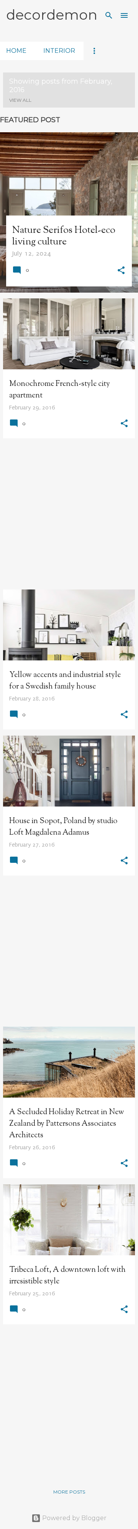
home (16, 50)
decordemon (51, 14)
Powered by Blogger (74, 1518)
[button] (121, 271)
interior (59, 50)
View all (20, 100)
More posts (69, 1492)
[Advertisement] (69, 514)
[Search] (108, 15)
